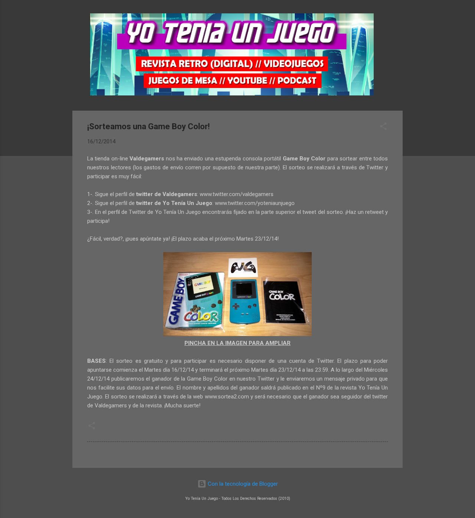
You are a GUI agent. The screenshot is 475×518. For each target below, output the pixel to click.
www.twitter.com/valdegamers (236, 194)
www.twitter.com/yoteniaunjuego (255, 203)
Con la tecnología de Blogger (242, 483)
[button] (383, 127)
